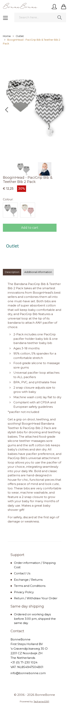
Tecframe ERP (41, 701)
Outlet (20, 36)
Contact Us (22, 573)
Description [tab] (12, 271)
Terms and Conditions (29, 586)
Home (7, 36)
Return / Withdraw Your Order (35, 598)
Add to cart (29, 227)
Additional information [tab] (38, 271)
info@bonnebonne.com (28, 673)
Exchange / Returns (28, 579)
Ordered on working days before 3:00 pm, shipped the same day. (35, 618)
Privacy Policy (24, 592)
